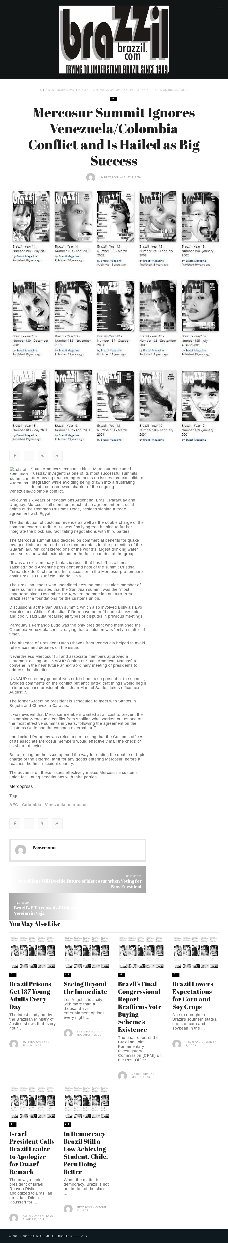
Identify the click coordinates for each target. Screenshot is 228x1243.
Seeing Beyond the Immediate (85, 988)
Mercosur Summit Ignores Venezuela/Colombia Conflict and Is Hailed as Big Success (118, 90)
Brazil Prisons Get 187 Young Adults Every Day (30, 995)
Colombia (31, 804)
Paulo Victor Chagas (38, 1216)
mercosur (77, 804)
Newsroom (111, 177)
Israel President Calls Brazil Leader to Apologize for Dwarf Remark (31, 1152)
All (42, 90)
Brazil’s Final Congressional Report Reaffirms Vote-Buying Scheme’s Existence (141, 1007)
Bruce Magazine (88, 1031)
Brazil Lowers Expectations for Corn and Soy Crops (192, 995)
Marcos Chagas (142, 1074)
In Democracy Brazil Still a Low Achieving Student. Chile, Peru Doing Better (86, 1152)
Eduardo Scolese (35, 1042)
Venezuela (54, 804)
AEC (13, 804)
